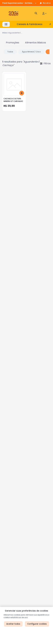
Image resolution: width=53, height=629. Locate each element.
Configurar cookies (37, 623)
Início (4, 32)
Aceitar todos (13, 623)
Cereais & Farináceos (29, 24)
